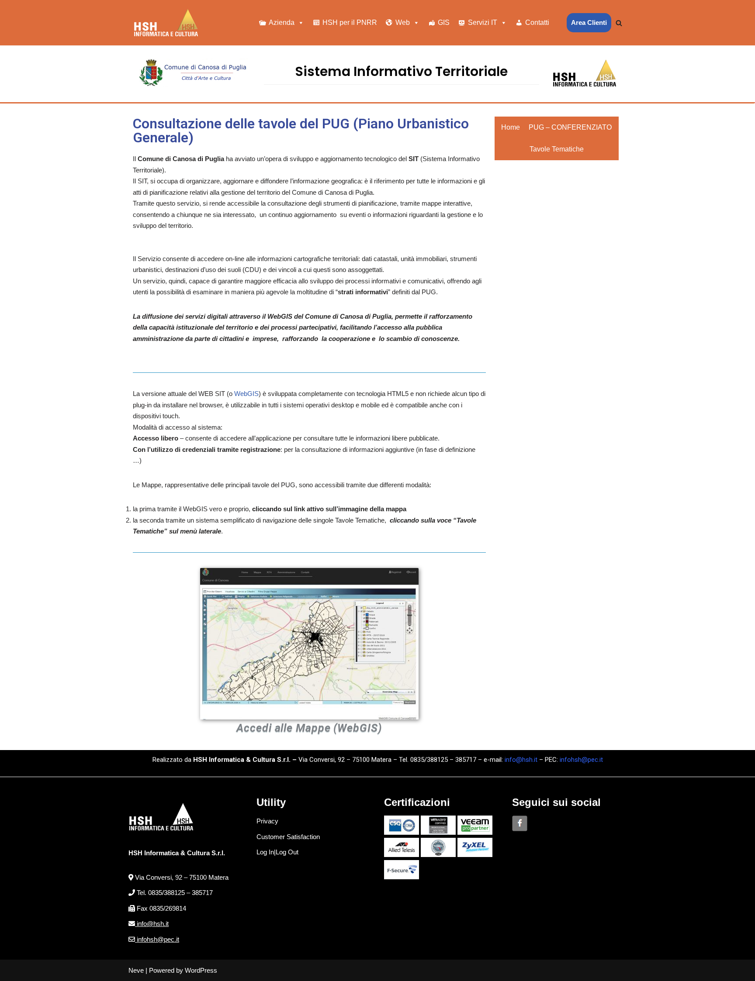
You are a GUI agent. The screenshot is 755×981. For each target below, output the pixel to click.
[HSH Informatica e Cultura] (165, 22)
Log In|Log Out (277, 852)
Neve (136, 970)
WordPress (201, 970)
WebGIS (246, 393)
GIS (444, 22)
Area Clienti (589, 22)
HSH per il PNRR (349, 22)
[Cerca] (619, 23)
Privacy (267, 821)
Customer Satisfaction (288, 836)
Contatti (537, 22)
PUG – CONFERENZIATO (570, 127)
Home (510, 127)
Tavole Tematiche (557, 149)
